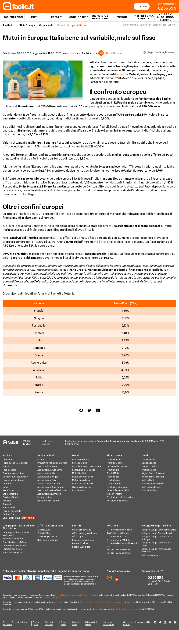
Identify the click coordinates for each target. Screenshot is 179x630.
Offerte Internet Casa (50, 525)
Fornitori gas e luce (12, 549)
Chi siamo (8, 459)
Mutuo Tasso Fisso (81, 480)
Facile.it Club (9, 514)
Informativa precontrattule (108, 623)
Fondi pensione (45, 497)
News (5, 487)
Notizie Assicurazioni (48, 500)
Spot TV (6, 466)
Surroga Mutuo (79, 463)
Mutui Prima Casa (80, 459)
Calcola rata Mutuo (81, 487)
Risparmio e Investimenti (100, 17)
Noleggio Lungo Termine (156, 525)
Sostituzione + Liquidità (83, 470)
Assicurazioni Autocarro (49, 470)
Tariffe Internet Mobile (118, 533)
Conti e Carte (78, 17)
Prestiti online (113, 459)
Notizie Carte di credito (153, 483)
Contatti (171, 24)
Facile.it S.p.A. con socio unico (127, 609)
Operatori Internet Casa (14, 542)
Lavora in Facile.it (18, 517)
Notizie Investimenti (151, 487)
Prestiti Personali (115, 463)
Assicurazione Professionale (51, 490)
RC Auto (41, 459)
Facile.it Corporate (12, 511)
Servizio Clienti (10, 497)
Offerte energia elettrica (84, 533)
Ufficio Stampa (26, 25)
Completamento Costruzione (86, 466)
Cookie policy (63, 623)
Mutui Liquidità (79, 473)
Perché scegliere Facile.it (15, 463)
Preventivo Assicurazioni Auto (52, 463)
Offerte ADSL (43, 529)
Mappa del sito (10, 507)
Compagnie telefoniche (14, 545)
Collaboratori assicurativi (15, 476)
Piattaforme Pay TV (12, 552)
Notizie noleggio (150, 555)
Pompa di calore (80, 543)
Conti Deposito (149, 463)
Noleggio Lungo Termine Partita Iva (159, 529)
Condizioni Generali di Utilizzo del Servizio (15, 623)
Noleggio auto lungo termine (165, 17)
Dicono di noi (159, 24)
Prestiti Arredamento (117, 487)
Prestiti (57, 17)
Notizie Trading (149, 490)
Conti (145, 455)
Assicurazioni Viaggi (47, 476)
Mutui (35, 17)
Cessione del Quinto (117, 466)
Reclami (7, 504)
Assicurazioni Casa (46, 480)
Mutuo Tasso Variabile (83, 483)
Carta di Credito (149, 466)
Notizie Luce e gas (81, 547)
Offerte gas (78, 536)
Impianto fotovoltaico (83, 540)
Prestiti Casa (113, 476)
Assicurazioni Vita (46, 473)
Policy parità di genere (91, 623)
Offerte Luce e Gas (81, 529)
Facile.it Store (9, 470)
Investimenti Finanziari (153, 476)
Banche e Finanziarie (13, 538)
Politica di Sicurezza (49, 623)
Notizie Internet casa (47, 540)
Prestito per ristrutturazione (121, 497)
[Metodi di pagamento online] (31, 577)
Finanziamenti (115, 455)
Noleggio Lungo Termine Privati (157, 533)
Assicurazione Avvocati (49, 494)
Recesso (7, 500)
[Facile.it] (18, 9)
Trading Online (149, 470)
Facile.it (8, 25)
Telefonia (113, 525)
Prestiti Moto (113, 473)
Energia (122, 17)
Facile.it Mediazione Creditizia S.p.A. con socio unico (100, 602)
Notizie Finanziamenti (117, 500)
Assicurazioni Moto (47, 466)
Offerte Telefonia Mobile (119, 529)
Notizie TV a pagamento (119, 553)
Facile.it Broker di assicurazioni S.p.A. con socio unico (77, 595)
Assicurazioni (13, 17)
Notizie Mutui (78, 490)
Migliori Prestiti (114, 494)
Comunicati (46, 25)
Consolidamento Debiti (118, 490)
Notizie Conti (148, 480)
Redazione (8, 490)
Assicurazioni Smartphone (50, 487)
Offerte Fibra (44, 533)
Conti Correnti (149, 459)
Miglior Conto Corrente (153, 473)
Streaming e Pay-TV (47, 536)
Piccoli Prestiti (114, 483)
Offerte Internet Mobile (118, 540)
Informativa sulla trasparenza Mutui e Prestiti (137, 623)
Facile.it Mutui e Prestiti (14, 480)
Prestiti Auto (113, 470)
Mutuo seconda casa (82, 476)
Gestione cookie (76, 623)
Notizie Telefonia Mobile (119, 549)
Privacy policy (36, 623)
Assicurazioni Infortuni (48, 483)
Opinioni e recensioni (13, 473)
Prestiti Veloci (113, 480)
